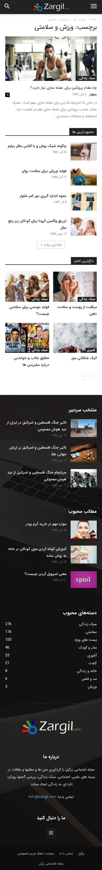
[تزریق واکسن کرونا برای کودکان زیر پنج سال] (84, 226)
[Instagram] (51, 833)
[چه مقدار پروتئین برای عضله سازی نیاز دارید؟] (51, 58)
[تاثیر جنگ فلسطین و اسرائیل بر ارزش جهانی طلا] (84, 453)
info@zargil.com (42, 797)
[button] (7, 7)
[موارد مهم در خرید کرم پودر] (84, 530)
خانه (94, 19)
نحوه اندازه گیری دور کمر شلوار (43, 196)
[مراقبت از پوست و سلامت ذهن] (75, 287)
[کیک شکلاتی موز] (75, 338)
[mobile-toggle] (93, 7)
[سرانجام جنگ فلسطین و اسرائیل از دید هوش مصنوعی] (84, 478)
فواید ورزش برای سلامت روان (44, 171)
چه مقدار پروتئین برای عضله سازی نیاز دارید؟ (63, 88)
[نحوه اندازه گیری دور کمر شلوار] (84, 201)
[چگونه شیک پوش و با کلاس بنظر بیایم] (84, 152)
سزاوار (93, 94)
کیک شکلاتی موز (84, 358)
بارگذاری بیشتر (53, 244)
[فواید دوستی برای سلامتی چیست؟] (27, 287)
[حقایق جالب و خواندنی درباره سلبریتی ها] (27, 338)
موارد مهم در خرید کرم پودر (46, 524)
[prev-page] (93, 376)
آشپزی (91, 350)
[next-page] (85, 376)
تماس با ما (66, 853)
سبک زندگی (87, 78)
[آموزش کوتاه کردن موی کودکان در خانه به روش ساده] (84, 555)
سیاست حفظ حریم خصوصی (36, 853)
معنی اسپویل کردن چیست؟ (45, 574)
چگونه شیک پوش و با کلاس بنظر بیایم (37, 146)
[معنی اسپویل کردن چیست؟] (84, 579)
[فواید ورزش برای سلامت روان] (84, 176)
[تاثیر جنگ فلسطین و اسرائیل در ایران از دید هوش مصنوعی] (84, 428)
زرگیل (81, 853)
